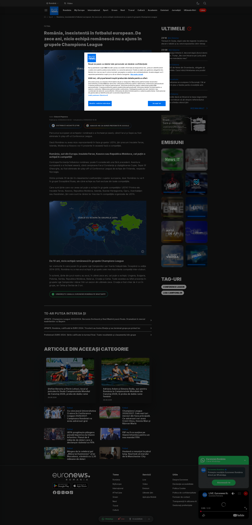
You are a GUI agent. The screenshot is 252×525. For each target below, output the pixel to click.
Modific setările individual (100, 103)
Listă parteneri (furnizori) (98, 95)
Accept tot (157, 103)
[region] (127, 81)
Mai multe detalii (136, 74)
